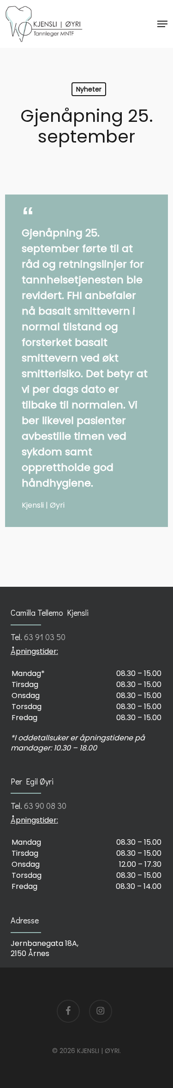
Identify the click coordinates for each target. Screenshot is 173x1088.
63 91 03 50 (45, 636)
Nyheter (88, 89)
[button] (162, 24)
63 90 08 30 (45, 805)
